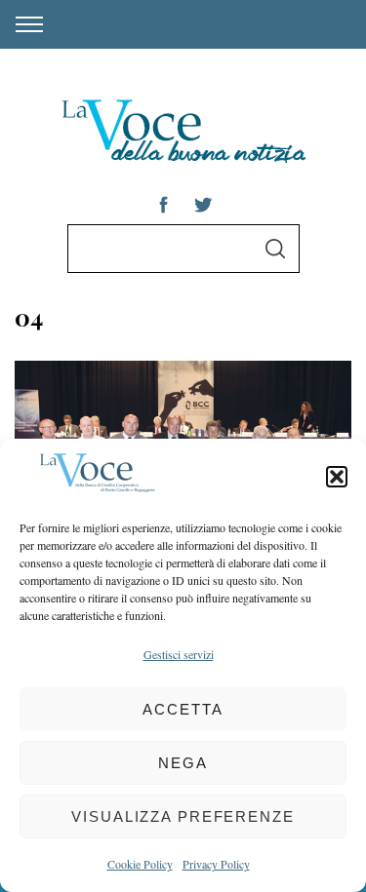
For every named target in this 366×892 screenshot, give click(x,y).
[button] (336, 476)
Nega (183, 763)
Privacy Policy (216, 864)
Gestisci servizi (178, 654)
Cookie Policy (140, 864)
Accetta (182, 709)
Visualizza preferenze (182, 816)
